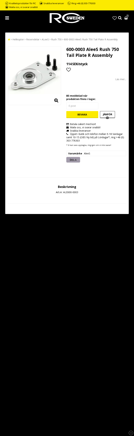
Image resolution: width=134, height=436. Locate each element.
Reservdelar (32, 39)
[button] (115, 18)
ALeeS (45, 39)
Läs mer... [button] (120, 79)
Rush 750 (56, 39)
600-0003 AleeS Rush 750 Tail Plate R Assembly (91, 39)
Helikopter (18, 39)
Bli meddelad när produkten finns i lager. (81, 97)
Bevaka (82, 114)
